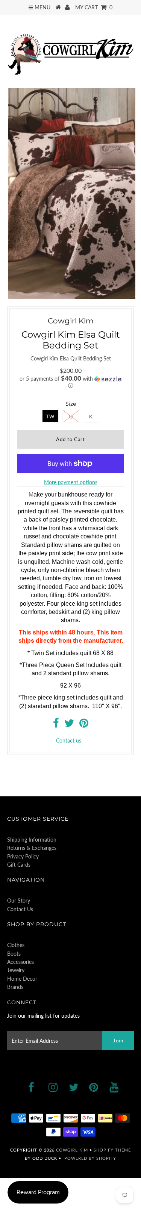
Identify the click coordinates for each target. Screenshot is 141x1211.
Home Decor (22, 978)
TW (50, 416)
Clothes (15, 945)
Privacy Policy (23, 856)
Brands (15, 987)
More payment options (70, 482)
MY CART (93, 7)
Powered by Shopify (90, 1158)
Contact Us (20, 909)
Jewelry (15, 970)
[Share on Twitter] (69, 725)
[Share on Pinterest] (83, 725)
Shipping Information (31, 839)
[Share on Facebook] (56, 725)
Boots (14, 953)
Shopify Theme (112, 1149)
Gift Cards (18, 864)
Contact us (68, 740)
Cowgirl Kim (72, 1149)
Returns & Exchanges (31, 848)
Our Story (18, 900)
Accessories (20, 962)
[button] (70, 382)
